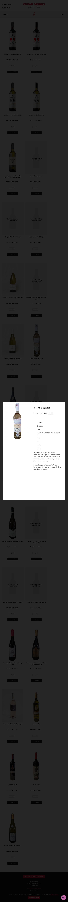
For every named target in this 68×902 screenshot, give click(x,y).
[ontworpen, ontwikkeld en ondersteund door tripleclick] (64, 898)
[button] (52, 412)
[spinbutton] (49, 413)
